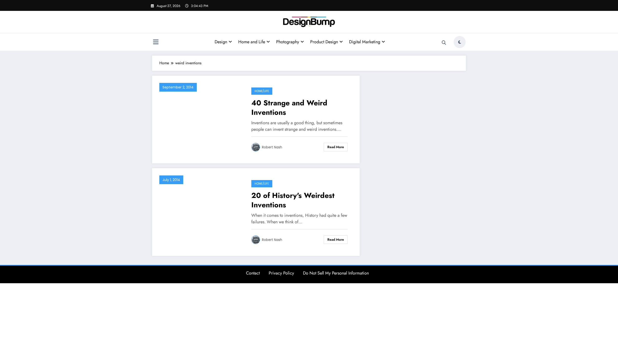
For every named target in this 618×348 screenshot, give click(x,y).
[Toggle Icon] (155, 42)
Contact (253, 273)
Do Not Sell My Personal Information (336, 273)
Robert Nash (272, 147)
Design (221, 42)
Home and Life (251, 42)
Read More (335, 147)
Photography (287, 42)
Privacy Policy (281, 273)
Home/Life (262, 91)
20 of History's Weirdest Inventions (293, 200)
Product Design (324, 42)
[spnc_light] (460, 42)
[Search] (444, 43)
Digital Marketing (364, 42)
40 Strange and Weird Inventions (289, 107)
